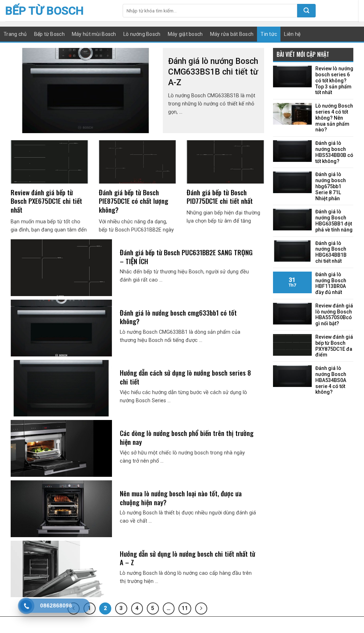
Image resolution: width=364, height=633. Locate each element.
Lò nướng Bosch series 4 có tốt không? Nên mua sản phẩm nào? (334, 117)
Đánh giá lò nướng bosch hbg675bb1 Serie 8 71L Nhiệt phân (330, 186)
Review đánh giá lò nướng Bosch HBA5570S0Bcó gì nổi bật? (334, 314)
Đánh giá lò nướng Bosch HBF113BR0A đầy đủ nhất (330, 283)
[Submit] (306, 10)
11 (185, 608)
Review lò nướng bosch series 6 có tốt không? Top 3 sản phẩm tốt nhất (334, 80)
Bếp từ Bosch (44, 10)
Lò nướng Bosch (142, 34)
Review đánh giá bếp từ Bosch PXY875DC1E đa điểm (334, 346)
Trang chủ (15, 34)
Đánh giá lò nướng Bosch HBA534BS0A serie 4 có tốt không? (330, 380)
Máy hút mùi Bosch (94, 34)
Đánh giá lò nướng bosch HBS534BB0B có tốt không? (334, 152)
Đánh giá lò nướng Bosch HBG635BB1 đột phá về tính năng (334, 220)
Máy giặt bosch (185, 34)
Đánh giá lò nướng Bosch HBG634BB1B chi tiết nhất (331, 252)
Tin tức (269, 34)
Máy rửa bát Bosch (232, 34)
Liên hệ (292, 34)
